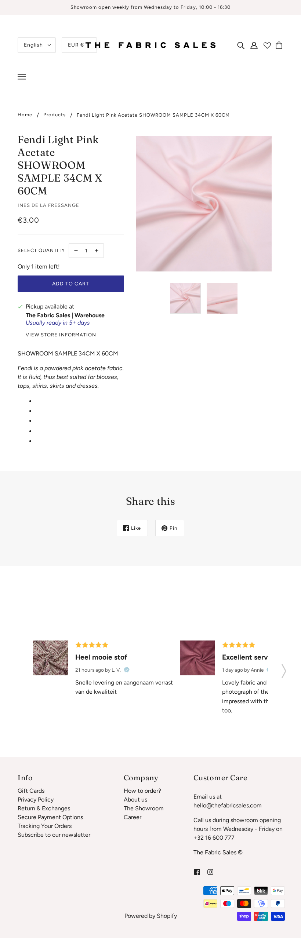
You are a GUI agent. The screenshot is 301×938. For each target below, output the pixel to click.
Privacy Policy (36, 799)
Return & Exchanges (44, 808)
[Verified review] (127, 670)
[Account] (254, 45)
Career (132, 817)
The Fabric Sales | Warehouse (65, 315)
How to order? (142, 790)
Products (54, 114)
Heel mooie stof (101, 657)
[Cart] (280, 45)
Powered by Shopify (150, 915)
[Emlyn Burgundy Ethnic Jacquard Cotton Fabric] (50, 657)
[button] (284, 669)
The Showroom (144, 808)
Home (25, 114)
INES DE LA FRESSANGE (48, 205)
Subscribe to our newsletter (54, 834)
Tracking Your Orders (45, 825)
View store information (61, 334)
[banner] (150, 44)
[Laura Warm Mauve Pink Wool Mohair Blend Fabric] (197, 657)
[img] (240, 45)
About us (135, 799)
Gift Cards (31, 790)
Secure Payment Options (50, 817)
